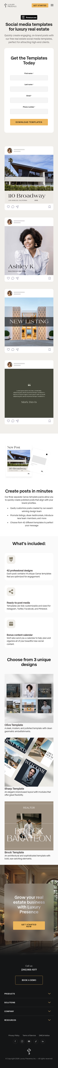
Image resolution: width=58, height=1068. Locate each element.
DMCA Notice (44, 1035)
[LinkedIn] (42, 1041)
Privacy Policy (13, 1035)
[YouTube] (29, 1041)
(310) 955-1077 (29, 969)
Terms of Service (29, 1035)
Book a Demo (29, 980)
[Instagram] (22, 1041)
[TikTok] (36, 1041)
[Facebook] (15, 1041)
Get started (40, 5)
